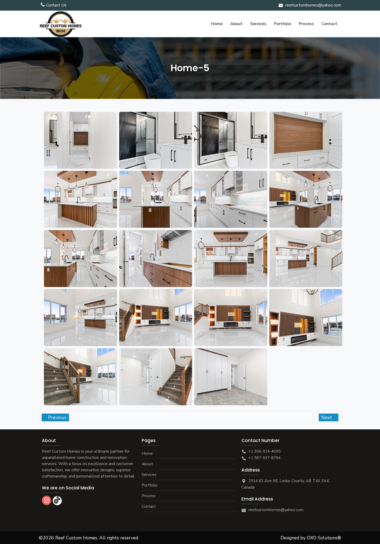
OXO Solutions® (324, 538)
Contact (149, 506)
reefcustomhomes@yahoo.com (313, 5)
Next (327, 417)
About (147, 464)
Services (149, 474)
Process (149, 495)
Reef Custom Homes (76, 538)
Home (147, 453)
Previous (56, 417)
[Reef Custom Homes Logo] (61, 24)
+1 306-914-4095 (264, 451)
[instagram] (46, 500)
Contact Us (56, 5)
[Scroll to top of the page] (372, 540)
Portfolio (149, 485)
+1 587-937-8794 (264, 457)
